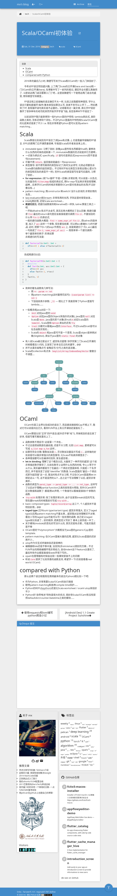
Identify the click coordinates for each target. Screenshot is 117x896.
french (84, 758)
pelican (65, 732)
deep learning (81, 732)
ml (88, 746)
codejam (81, 746)
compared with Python (37, 75)
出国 (90, 758)
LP (96, 751)
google (83, 761)
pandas (67, 754)
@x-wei (64, 877)
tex (72, 749)
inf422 (90, 754)
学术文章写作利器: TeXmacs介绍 (34, 770)
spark (85, 749)
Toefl (73, 762)
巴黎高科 (63, 762)
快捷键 (70, 758)
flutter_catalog (77, 826)
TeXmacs (78, 751)
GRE (76, 762)
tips (92, 765)
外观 (64, 757)
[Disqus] (58, 667)
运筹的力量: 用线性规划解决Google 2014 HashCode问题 (35, 774)
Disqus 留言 (28, 623)
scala (62, 46)
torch (77, 741)
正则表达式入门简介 (28, 778)
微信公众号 (91, 728)
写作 (77, 728)
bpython (46, 588)
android (66, 736)
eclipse (74, 753)
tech (27, 14)
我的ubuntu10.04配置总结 (31, 781)
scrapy (92, 751)
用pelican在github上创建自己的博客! (36, 792)
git (68, 761)
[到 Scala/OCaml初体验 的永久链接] (79, 33)
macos (72, 724)
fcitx (83, 724)
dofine (53, 891)
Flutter (83, 727)
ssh (87, 742)
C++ (68, 751)
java (63, 749)
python (67, 741)
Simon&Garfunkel (76, 765)
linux (78, 723)
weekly (65, 723)
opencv (85, 754)
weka (92, 747)
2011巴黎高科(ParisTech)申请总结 (34, 784)
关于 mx (27, 715)
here (77, 86)
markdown (65, 765)
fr (81, 754)
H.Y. (34, 891)
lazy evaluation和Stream (38, 197)
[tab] (58, 623)
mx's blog (23, 4)
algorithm (69, 746)
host (90, 761)
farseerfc (27, 891)
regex (62, 754)
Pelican (34, 895)
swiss (68, 728)
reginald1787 (42, 891)
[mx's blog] (20, 14)
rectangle (89, 724)
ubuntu (95, 754)
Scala (28, 68)
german (63, 728)
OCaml (78, 46)
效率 (73, 728)
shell (77, 757)
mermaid (95, 724)
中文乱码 (85, 765)
